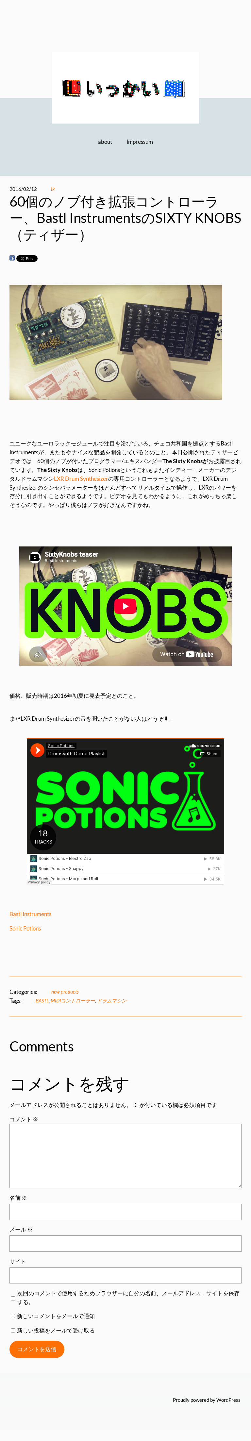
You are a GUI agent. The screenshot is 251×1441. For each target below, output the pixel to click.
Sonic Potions (25, 928)
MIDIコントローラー (73, 1000)
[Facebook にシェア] (12, 258)
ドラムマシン (111, 1000)
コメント (23, 1119)
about (105, 141)
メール (21, 1229)
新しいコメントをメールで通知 (56, 1316)
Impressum (139, 141)
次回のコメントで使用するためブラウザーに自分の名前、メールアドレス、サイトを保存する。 (128, 1297)
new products (65, 992)
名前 (18, 1197)
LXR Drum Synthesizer (81, 478)
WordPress (228, 1400)
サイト (17, 1261)
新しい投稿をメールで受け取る (56, 1330)
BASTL (42, 1000)
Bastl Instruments (30, 914)
